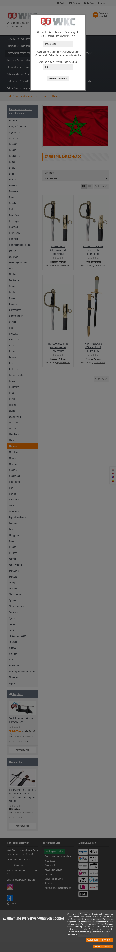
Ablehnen (92, 939)
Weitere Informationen (103, 947)
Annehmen (106, 939)
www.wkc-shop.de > (58, 78)
